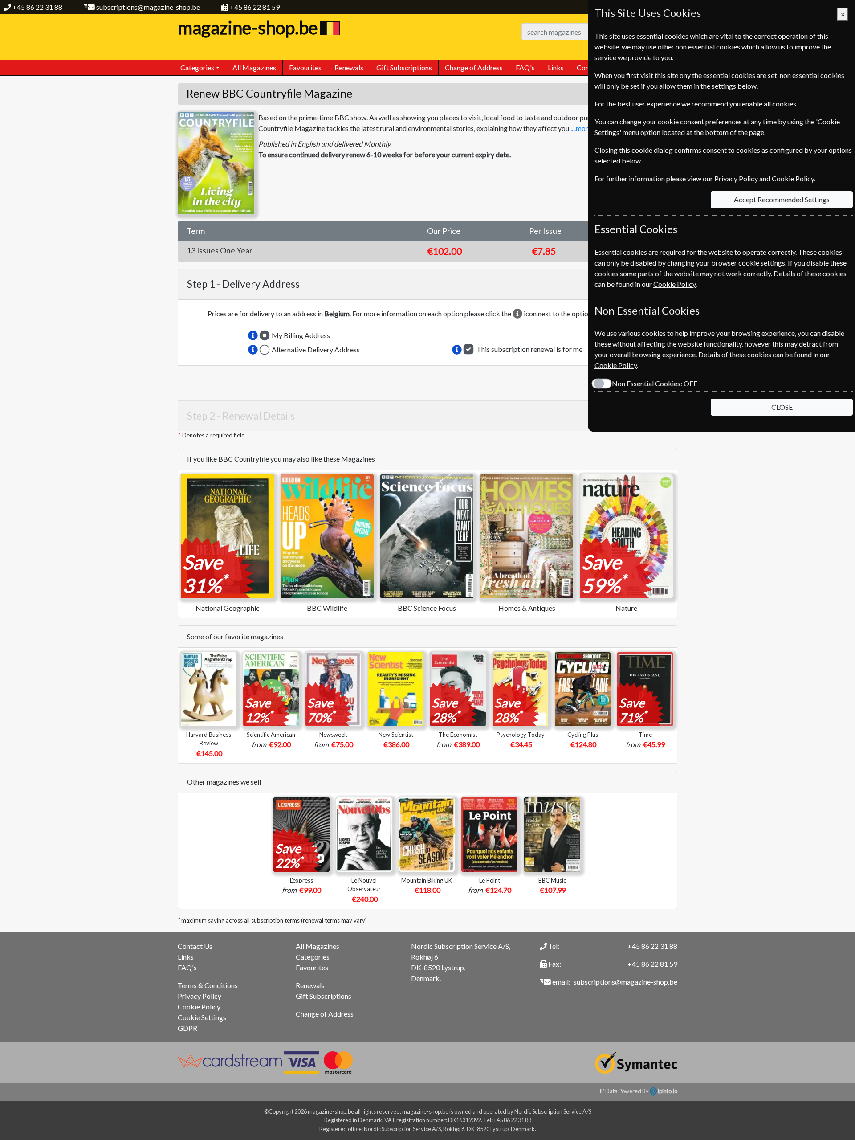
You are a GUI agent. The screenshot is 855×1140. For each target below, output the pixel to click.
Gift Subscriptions (404, 67)
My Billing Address (301, 335)
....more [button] (581, 128)
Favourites (305, 67)
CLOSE (782, 407)
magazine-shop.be (248, 27)
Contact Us (195, 946)
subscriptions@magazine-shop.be (148, 7)
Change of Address (474, 67)
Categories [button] (197, 67)
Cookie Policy (199, 1006)
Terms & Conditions (208, 985)
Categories (313, 956)
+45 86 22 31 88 (37, 7)
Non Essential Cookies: (654, 383)
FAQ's (525, 67)
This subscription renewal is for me (529, 349)
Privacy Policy (199, 996)
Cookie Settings (202, 1017)
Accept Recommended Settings (782, 199)
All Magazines (254, 67)
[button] (253, 335)
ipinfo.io (667, 1091)
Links (556, 67)
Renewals (348, 67)
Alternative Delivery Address (316, 349)
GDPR (187, 1028)
